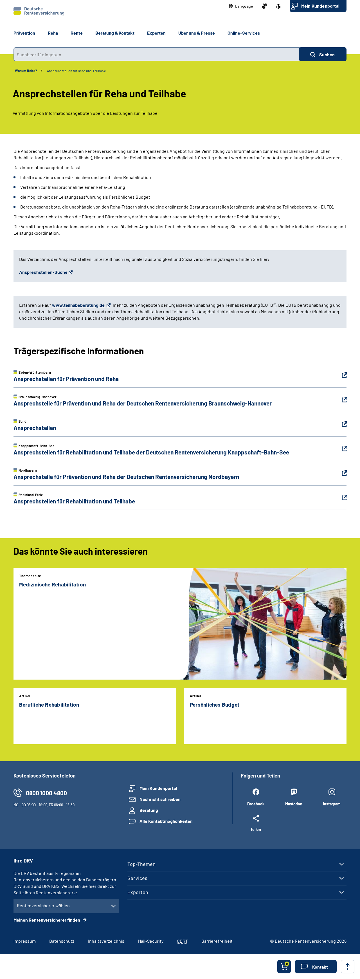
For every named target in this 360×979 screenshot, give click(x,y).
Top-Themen (141, 863)
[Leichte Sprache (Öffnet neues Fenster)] (278, 6)
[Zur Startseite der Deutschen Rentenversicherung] (39, 11)
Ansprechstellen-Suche (43, 272)
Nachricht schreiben (160, 799)
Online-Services (244, 32)
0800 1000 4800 (46, 792)
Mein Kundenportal (320, 5)
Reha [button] (53, 32)
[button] (241, 6)
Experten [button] (156, 32)
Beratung (149, 810)
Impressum (25, 941)
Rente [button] (77, 32)
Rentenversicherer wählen (43, 905)
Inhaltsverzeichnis (106, 941)
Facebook (255, 803)
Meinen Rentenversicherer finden (47, 919)
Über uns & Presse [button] (196, 32)
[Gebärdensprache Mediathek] (264, 6)
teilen (256, 829)
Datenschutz (61, 941)
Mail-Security (150, 941)
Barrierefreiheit (217, 941)
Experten (137, 892)
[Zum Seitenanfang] (347, 966)
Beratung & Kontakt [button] (114, 32)
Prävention (24, 32)
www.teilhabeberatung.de (78, 305)
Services (137, 878)
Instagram (332, 803)
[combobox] (156, 54)
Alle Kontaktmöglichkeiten (166, 821)
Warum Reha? (26, 71)
